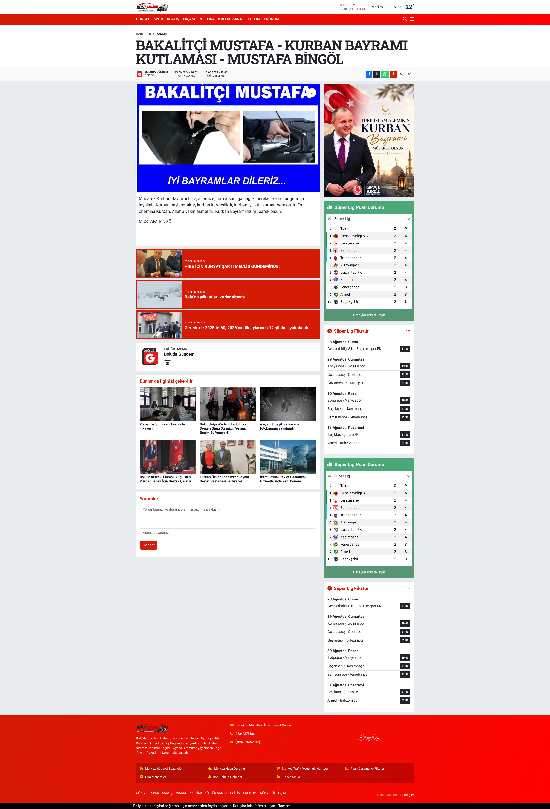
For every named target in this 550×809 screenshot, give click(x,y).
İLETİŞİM (279, 793)
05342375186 (245, 734)
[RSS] (376, 737)
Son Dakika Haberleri (228, 777)
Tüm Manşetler (155, 777)
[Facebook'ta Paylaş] (369, 74)
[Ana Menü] (411, 19)
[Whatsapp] (369, 737)
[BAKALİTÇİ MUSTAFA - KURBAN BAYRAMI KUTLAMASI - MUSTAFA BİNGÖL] (228, 138)
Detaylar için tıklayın (369, 315)
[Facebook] (361, 737)
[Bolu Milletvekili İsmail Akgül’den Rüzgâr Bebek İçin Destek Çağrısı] (168, 457)
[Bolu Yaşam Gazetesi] (152, 7)
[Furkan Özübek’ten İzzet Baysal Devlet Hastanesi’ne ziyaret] (228, 457)
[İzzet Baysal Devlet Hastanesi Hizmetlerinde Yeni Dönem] (288, 457)
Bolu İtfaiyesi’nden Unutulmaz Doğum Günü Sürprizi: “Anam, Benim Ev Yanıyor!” (223, 428)
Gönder (149, 545)
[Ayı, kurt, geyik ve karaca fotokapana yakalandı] (288, 404)
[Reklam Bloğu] (369, 140)
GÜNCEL (143, 19)
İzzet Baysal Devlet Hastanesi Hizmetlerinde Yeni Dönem (283, 479)
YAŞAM (189, 19)
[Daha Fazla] (393, 74)
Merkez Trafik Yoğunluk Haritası (305, 769)
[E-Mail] (167, 363)
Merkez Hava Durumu (229, 769)
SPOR (158, 19)
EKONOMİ (272, 19)
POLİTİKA (207, 19)
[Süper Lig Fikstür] (408, 331)
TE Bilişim (406, 795)
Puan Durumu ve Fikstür (367, 769)
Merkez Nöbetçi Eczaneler (164, 769)
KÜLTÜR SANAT (231, 19)
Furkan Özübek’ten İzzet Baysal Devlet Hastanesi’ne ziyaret (224, 479)
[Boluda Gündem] (150, 357)
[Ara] (405, 19)
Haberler (143, 33)
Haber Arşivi (291, 777)
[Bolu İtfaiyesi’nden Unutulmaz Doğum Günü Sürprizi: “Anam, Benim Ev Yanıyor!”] (228, 404)
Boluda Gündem (179, 354)
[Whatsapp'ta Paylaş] (385, 74)
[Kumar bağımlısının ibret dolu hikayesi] (168, 404)
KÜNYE (265, 793)
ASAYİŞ (173, 19)
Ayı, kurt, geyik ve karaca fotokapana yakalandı (279, 426)
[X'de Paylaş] (376, 74)
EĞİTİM (254, 19)
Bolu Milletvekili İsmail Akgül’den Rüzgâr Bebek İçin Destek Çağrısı (165, 479)
